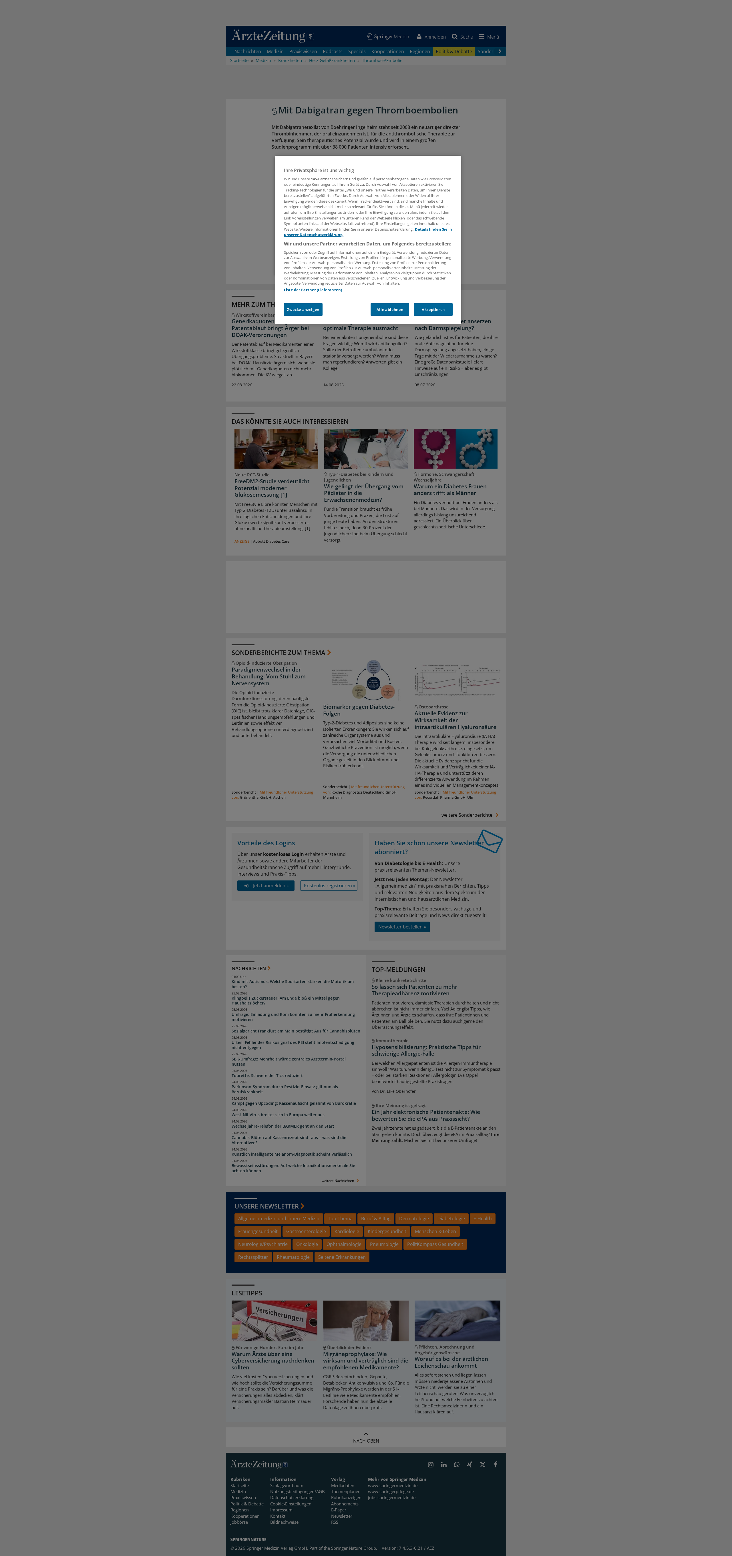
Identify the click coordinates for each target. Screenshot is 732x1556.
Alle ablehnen (390, 309)
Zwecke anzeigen (303, 309)
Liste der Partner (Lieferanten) (313, 289)
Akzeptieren (433, 309)
